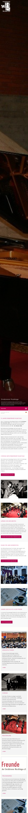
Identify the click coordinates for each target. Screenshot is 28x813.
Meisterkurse (6, 735)
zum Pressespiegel (6, 622)
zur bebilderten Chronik (8, 474)
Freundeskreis (7, 776)
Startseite (2, 413)
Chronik (5, 693)
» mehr (4, 667)
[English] (26, 412)
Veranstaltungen (8, 650)
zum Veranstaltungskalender (9, 560)
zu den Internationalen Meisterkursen (11, 536)
